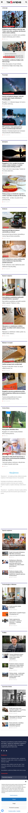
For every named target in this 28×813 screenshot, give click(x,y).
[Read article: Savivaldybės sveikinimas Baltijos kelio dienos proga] (14, 49)
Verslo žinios (7, 426)
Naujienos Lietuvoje (8, 26)
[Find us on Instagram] (3, 751)
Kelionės (5, 227)
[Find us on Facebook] (1, 751)
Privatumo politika (12, 811)
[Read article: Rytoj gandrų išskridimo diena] (14, 419)
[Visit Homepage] (13, 2)
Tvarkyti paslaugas (13, 795)
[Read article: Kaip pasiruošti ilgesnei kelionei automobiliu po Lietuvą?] (14, 220)
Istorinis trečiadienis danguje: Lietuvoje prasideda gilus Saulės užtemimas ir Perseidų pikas (13, 98)
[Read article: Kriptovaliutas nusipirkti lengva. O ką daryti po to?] (5, 614)
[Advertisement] (14, 508)
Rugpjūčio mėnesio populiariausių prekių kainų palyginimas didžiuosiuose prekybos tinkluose (14, 393)
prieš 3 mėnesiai (13, 670)
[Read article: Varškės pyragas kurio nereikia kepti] (14, 354)
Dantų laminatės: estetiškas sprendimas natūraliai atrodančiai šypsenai (16, 724)
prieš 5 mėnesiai (6, 268)
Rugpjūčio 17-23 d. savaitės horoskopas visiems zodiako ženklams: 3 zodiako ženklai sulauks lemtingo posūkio (13, 165)
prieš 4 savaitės (6, 305)
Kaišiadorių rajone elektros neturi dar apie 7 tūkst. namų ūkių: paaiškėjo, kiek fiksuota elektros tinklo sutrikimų (13, 31)
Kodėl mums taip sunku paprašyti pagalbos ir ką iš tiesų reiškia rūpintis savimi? (17, 710)
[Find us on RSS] (6, 751)
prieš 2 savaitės (6, 370)
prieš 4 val (5, 435)
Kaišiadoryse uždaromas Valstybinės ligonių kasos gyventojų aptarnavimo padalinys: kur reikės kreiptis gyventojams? (16, 563)
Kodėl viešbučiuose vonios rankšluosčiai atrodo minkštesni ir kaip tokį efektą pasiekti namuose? (13, 261)
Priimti (14, 799)
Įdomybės (5, 160)
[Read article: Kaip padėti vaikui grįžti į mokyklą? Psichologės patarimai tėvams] (14, 541)
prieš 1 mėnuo (6, 335)
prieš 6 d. (6, 704)
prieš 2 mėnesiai (13, 609)
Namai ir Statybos (8, 294)
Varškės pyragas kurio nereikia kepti (12, 364)
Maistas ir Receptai (8, 361)
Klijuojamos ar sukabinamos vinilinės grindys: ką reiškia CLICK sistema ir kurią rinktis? (13, 327)
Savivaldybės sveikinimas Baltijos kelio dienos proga (13, 770)
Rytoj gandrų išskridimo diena (10, 429)
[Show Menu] (2, 2)
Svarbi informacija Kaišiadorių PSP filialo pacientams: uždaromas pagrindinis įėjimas (17, 554)
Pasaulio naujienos (8, 93)
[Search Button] (26, 2)
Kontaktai (18, 811)
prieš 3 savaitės (6, 134)
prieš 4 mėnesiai (13, 679)
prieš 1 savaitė (6, 201)
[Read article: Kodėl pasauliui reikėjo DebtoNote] (5, 608)
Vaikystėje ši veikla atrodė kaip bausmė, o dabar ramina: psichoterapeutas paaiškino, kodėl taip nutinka (13, 458)
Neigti (14, 803)
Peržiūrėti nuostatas (14, 807)
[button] (26, 781)
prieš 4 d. (6, 548)
